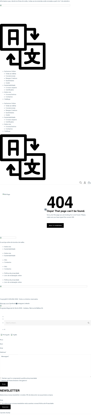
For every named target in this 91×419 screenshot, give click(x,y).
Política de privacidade (11, 273)
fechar (8, 413)
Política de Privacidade (46, 403)
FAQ (5, 260)
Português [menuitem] (6, 335)
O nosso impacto (11, 87)
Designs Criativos (11, 78)
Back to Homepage (55, 225)
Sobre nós (7, 92)
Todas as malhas (11, 73)
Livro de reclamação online (13, 275)
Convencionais (10, 76)
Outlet (8, 83)
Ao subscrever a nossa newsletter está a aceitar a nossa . (28, 403)
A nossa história (11, 94)
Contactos (9, 97)
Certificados (10, 90)
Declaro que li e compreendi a (19, 378)
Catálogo (7, 99)
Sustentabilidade (9, 85)
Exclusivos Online (10, 71)
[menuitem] (6, 335)
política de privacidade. (29, 378)
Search (88, 322)
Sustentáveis (10, 80)
